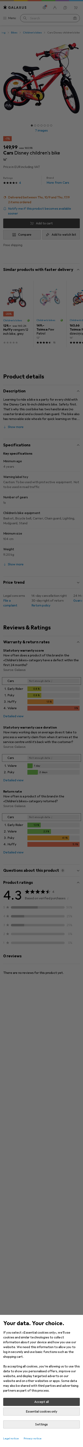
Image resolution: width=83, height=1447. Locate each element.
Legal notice (11, 1438)
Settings (41, 1424)
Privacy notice (33, 1438)
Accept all (41, 1402)
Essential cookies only (41, 1412)
